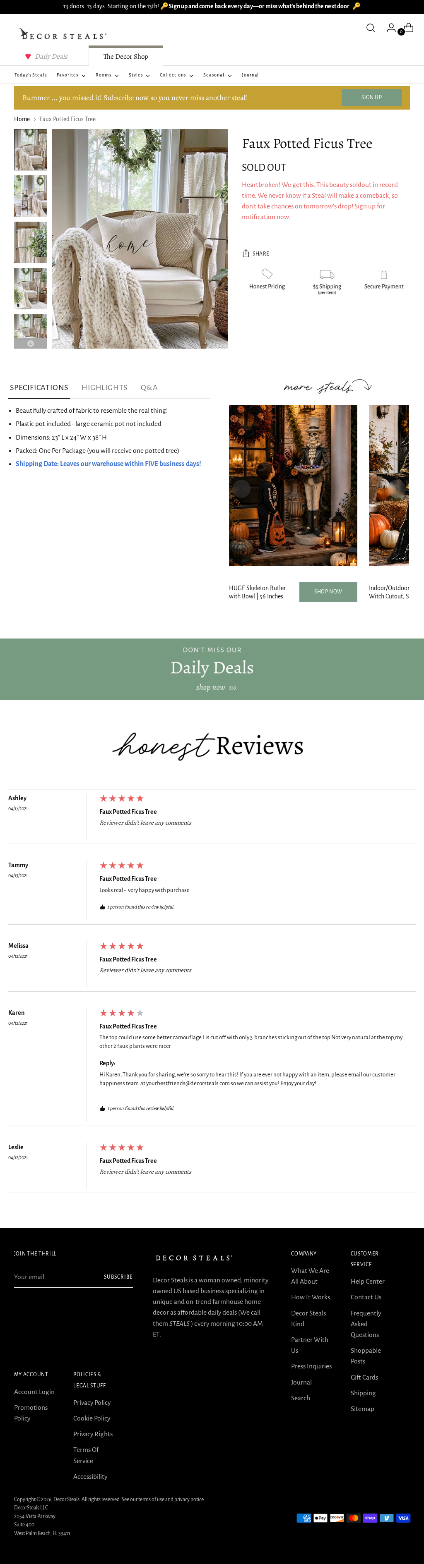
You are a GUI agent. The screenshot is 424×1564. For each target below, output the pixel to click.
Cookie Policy (91, 1418)
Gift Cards (364, 1377)
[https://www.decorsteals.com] (212, 669)
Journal (301, 1382)
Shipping (363, 1393)
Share (261, 254)
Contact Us (366, 1297)
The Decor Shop (126, 56)
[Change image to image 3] (30, 242)
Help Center (368, 1281)
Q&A (149, 387)
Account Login (34, 1391)
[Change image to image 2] (30, 196)
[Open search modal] (370, 27)
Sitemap (362, 1408)
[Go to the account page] (388, 27)
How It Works (310, 1297)
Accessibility (90, 1476)
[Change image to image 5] (30, 335)
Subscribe (118, 1277)
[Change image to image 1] (30, 149)
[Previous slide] (241, 489)
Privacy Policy (92, 1402)
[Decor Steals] (63, 34)
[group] (212, 819)
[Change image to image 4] (30, 288)
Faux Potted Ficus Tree (128, 811)
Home (22, 119)
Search (300, 1397)
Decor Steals (66, 1499)
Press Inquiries (311, 1366)
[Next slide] (397, 489)
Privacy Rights (93, 1433)
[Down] (30, 343)
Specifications (39, 387)
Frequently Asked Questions (366, 1324)
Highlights (105, 387)
